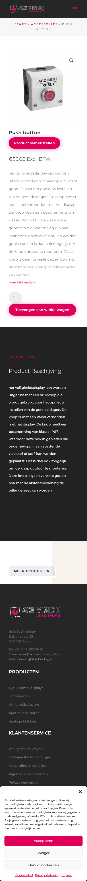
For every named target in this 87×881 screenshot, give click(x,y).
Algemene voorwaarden (28, 774)
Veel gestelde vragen (26, 749)
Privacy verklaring (23, 783)
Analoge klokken (22, 721)
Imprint (67, 875)
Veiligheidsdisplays (24, 704)
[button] (80, 791)
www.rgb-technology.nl (36, 659)
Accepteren (43, 841)
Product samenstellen (34, 143)
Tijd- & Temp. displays (26, 688)
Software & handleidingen (30, 757)
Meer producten (32, 571)
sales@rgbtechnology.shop (40, 654)
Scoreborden (19, 696)
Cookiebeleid (24, 875)
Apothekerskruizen (24, 713)
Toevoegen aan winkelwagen (42, 310)
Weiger (43, 853)
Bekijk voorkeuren (43, 865)
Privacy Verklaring (47, 875)
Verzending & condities (27, 766)
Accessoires (44, 24)
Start (21, 24)
